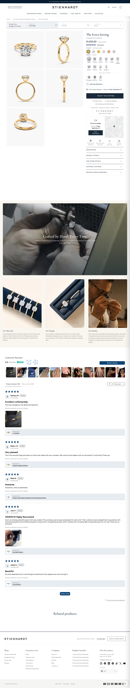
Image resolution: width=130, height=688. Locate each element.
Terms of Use (58, 684)
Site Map (73, 684)
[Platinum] (114, 51)
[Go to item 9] (99, 372)
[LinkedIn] (109, 663)
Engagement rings (9, 657)
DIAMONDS (64, 13)
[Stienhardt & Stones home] (15, 639)
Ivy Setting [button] (16, 433)
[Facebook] (105, 663)
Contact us (55, 666)
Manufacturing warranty (32, 668)
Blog (53, 663)
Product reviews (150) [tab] (13, 384)
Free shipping (29, 660)
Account (114, 7)
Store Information (95, 132)
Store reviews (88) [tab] (28, 384)
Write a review (112, 363)
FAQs (27, 654)
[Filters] (109, 384)
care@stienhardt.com (106, 660)
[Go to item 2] (22, 372)
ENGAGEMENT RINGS (34, 13)
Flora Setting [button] (17, 584)
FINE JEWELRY (76, 13)
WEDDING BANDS (51, 13)
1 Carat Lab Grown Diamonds (80, 654)
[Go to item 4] (44, 372)
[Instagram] (101, 663)
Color (94, 48)
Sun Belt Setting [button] (18, 552)
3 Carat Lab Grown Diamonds (80, 660)
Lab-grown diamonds (10, 654)
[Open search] (108, 7)
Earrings (6, 663)
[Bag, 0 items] (120, 7)
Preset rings (7, 660)
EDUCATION (99, 13)
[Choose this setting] (104, 96)
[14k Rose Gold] (108, 51)
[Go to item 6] (66, 372)
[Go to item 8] (88, 372)
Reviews (54, 660)
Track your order (30, 657)
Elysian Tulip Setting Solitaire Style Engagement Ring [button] (29, 498)
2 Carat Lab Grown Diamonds (80, 657)
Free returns (29, 663)
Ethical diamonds (56, 657)
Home (8, 19)
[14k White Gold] (93, 51)
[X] (120, 663)
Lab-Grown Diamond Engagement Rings (24, 19)
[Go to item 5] (55, 372)
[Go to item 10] (110, 372)
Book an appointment (116, 639)
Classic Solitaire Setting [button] (20, 465)
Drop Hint (98, 101)
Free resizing (29, 666)
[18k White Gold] (103, 51)
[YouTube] (124, 663)
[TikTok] (116, 663)
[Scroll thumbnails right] (122, 372)
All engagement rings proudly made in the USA (65, 1)
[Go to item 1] (11, 372)
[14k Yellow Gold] (88, 51)
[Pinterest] (112, 663)
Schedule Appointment (106, 104)
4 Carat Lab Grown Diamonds (80, 663)
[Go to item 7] (77, 372)
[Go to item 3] (33, 372)
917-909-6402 (101, 639)
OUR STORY (88, 13)
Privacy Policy (66, 684)
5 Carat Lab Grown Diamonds (80, 666)
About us (54, 654)
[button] (91, 45)
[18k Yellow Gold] (98, 51)
